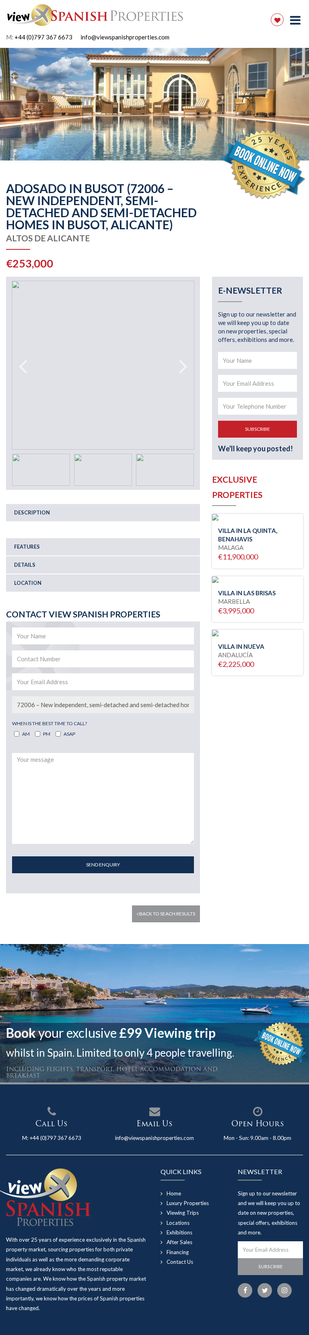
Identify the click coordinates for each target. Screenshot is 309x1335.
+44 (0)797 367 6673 (43, 37)
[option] (154, 104)
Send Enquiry (103, 865)
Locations (178, 1223)
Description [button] (32, 512)
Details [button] (24, 565)
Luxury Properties (188, 1203)
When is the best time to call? (49, 723)
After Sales (179, 1242)
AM (26, 734)
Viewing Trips (183, 1213)
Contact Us (180, 1262)
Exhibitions (179, 1232)
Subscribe (257, 429)
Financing (178, 1252)
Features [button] (27, 546)
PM (46, 734)
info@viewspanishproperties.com (124, 37)
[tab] (103, 512)
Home (174, 1193)
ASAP (69, 734)
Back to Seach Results (166, 914)
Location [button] (27, 583)
